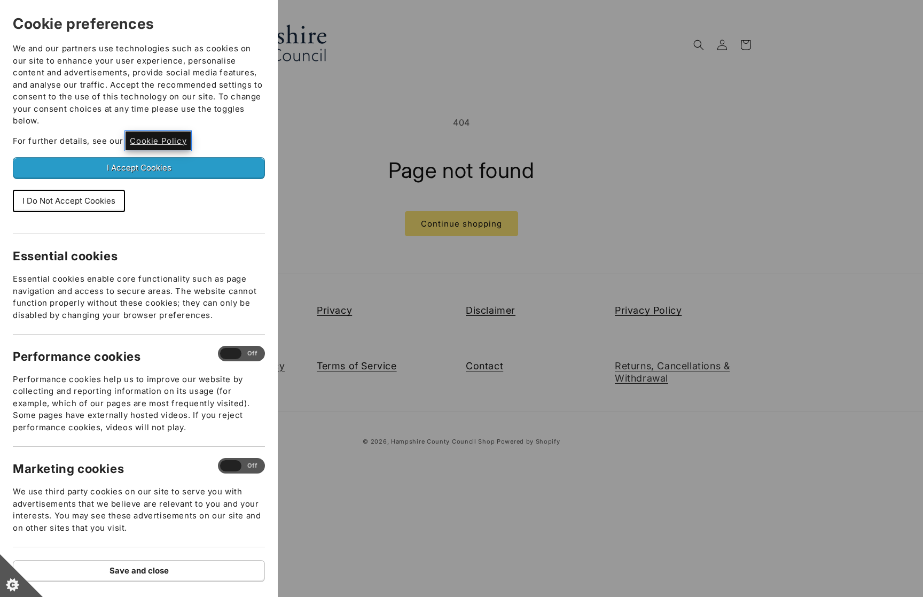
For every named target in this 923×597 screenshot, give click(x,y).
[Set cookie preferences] (21, 575)
